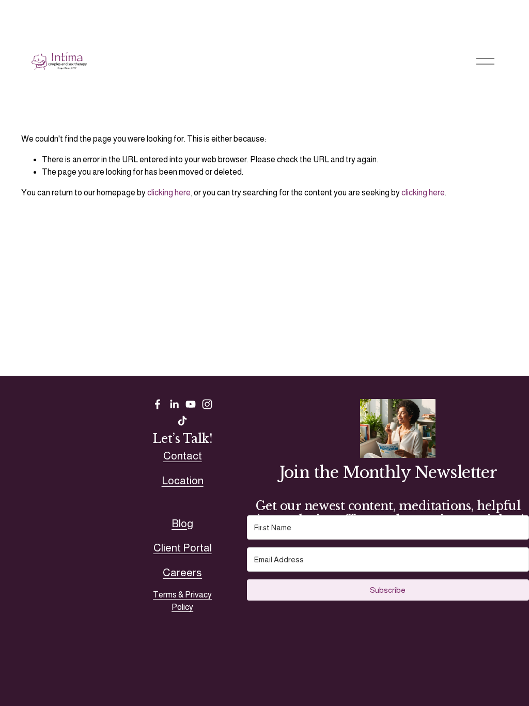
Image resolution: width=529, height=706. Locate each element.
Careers (182, 572)
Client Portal (182, 548)
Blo (179, 523)
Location (183, 480)
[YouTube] (190, 404)
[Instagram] (207, 404)
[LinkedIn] (174, 404)
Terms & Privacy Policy (182, 600)
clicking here (169, 192)
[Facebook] (157, 404)
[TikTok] (182, 421)
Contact (182, 456)
